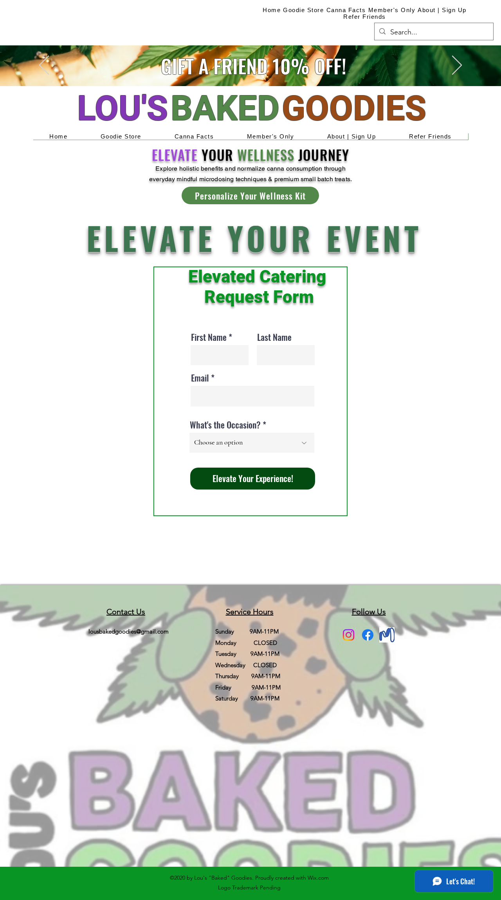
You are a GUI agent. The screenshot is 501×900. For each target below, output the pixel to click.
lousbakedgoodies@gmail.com (128, 631)
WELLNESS (265, 154)
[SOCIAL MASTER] (387, 635)
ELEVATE (174, 154)
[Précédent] (44, 66)
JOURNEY (321, 154)
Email (200, 377)
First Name (209, 337)
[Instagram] (348, 635)
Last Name (274, 337)
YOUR (217, 154)
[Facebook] (367, 635)
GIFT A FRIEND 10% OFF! (253, 65)
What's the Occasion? (225, 424)
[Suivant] (457, 66)
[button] (250, 195)
